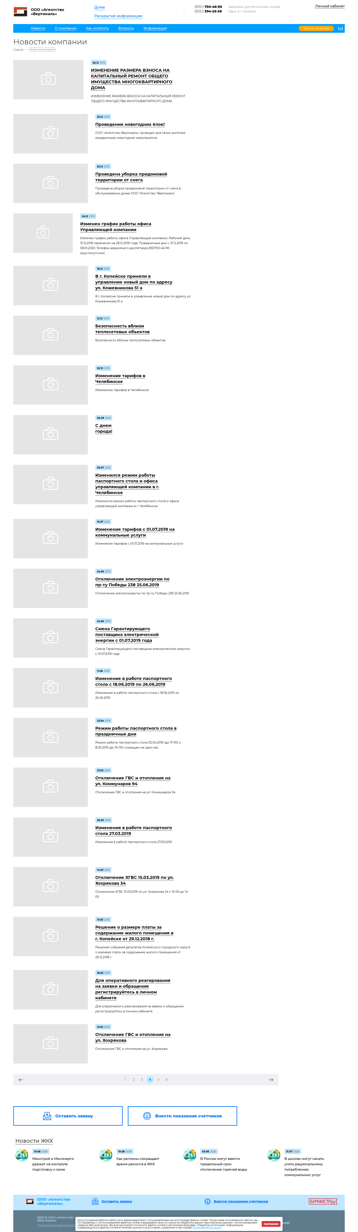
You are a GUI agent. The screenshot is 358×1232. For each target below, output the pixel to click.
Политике (198, 1227)
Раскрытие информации (118, 16)
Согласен (271, 1224)
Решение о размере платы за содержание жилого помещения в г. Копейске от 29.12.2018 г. (134, 933)
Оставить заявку (117, 1201)
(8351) (208, 7)
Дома (99, 7)
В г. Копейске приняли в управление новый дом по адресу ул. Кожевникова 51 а (133, 282)
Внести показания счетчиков (241, 1201)
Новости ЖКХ (34, 1141)
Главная (18, 49)
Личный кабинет (330, 6)
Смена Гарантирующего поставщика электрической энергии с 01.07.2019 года (127, 634)
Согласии (214, 1227)
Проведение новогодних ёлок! (130, 124)
